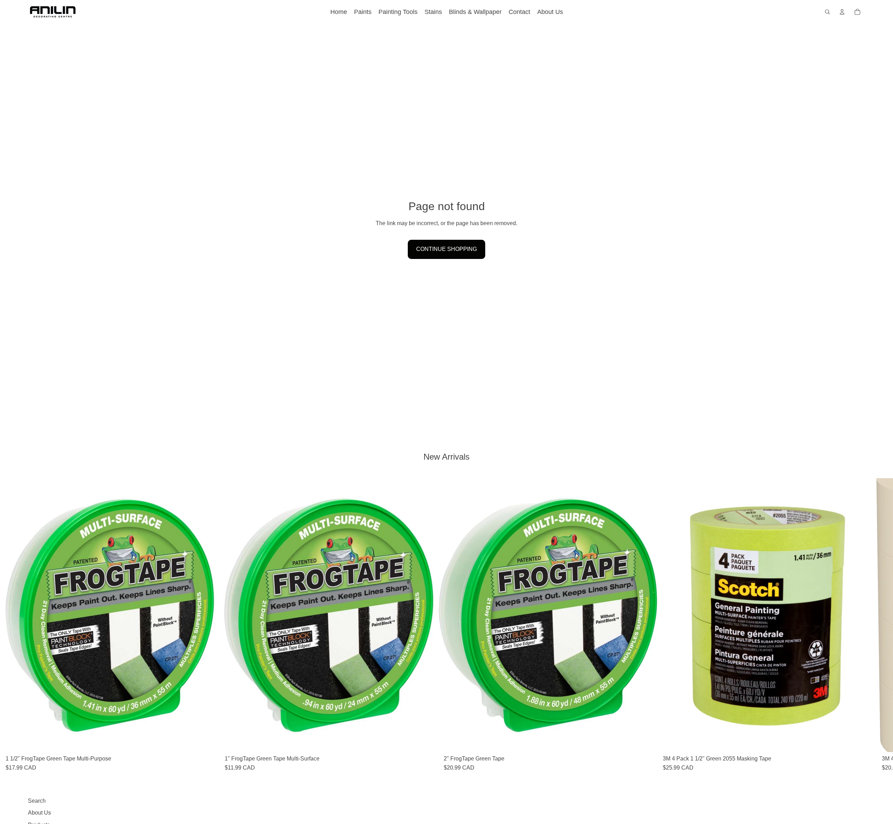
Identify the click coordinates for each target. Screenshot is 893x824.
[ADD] (208, 741)
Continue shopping (446, 249)
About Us (39, 813)
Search (37, 801)
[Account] (842, 12)
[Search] (827, 12)
